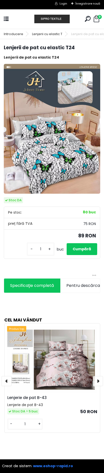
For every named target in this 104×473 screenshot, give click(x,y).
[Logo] (52, 19)
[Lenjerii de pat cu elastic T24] (52, 129)
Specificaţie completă (32, 285)
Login (63, 4)
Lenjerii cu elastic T (47, 34)
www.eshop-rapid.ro (53, 465)
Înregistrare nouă (87, 4)
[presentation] (7, 381)
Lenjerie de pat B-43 (27, 397)
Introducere (13, 34)
